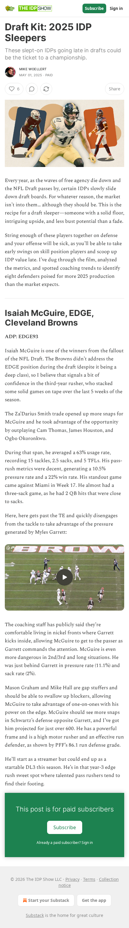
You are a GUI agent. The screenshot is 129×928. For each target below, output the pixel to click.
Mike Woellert (33, 69)
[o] (64, 577)
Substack (35, 915)
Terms (89, 879)
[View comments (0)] (32, 89)
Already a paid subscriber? (65, 842)
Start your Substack (48, 900)
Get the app (94, 900)
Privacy (72, 879)
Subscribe (94, 8)
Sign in (116, 8)
